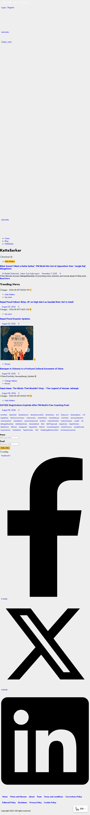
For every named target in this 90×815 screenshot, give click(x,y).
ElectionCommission (17, 418)
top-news (8, 297)
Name (2, 434)
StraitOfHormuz (66, 427)
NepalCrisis (63, 424)
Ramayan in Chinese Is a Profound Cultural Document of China (31, 368)
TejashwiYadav (28, 430)
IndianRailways (54, 418)
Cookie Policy (50, 802)
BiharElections (23, 415)
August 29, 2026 (9, 306)
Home (5, 796)
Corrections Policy (73, 796)
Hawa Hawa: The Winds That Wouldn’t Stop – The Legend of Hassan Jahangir (39, 388)
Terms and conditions (53, 796)
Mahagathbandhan (7, 424)
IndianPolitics (42, 418)
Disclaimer (22, 802)
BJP (57, 415)
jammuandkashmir (77, 418)
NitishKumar (5, 427)
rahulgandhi (23, 427)
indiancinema (31, 418)
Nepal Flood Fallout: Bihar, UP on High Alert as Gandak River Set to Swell (36, 302)
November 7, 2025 (50, 273)
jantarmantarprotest (31, 421)
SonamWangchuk (53, 427)
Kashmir (43, 421)
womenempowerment (67, 430)
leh (82, 421)
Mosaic (7, 364)
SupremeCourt (5, 430)
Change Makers (11, 381)
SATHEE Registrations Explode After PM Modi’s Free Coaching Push (34, 405)
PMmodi (14, 427)
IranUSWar (65, 418)
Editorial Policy (9, 802)
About (31, 796)
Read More (5, 278)
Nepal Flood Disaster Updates (15, 319)
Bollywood (64, 415)
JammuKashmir (6, 421)
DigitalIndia (4, 418)
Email (2, 441)
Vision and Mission (18, 796)
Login (3, 7)
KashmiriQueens (66, 421)
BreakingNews (75, 415)
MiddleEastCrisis (21, 424)
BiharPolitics (50, 415)
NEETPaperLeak (52, 424)
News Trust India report (30, 273)
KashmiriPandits (53, 421)
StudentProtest (79, 427)
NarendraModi (34, 424)
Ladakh (76, 421)
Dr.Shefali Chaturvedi (10, 273)
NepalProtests (74, 424)
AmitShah (4, 415)
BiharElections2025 (37, 415)
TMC (36, 430)
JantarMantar (17, 421)
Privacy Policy (36, 802)
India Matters (10, 261)
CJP (84, 415)
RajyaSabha (33, 427)
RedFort (42, 427)
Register (11, 7)
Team (39, 796)
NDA (42, 424)
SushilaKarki (17, 430)
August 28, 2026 (9, 393)
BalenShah (13, 415)
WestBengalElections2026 (49, 430)
